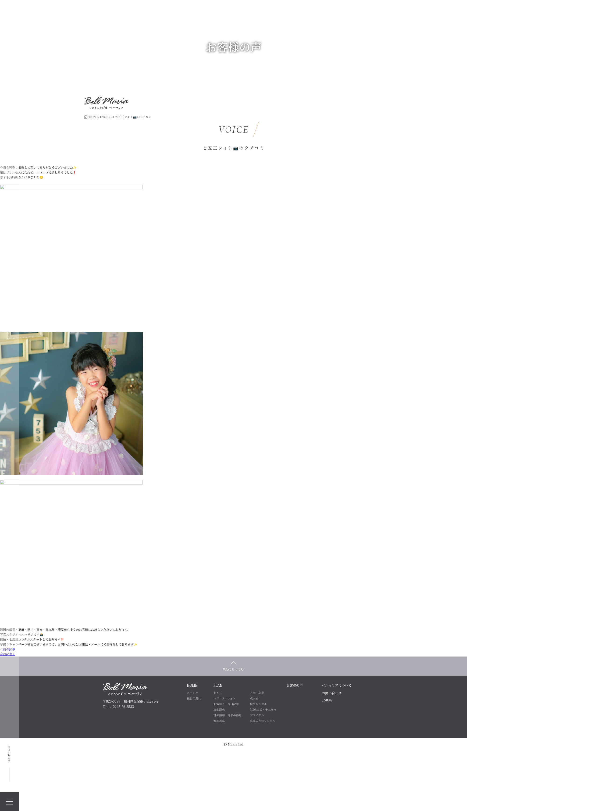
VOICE (106, 117)
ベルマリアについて (336, 685)
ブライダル (257, 715)
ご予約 (327, 700)
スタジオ (192, 693)
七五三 (218, 693)
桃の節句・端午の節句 (228, 715)
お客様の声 (294, 685)
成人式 (254, 698)
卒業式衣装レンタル (262, 721)
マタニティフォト (224, 698)
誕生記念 (219, 709)
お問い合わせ (332, 693)
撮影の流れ (194, 698)
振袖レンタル (258, 704)
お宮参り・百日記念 (226, 704)
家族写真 (219, 721)
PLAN (218, 685)
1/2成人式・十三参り (263, 709)
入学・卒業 (257, 693)
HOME (192, 685)
